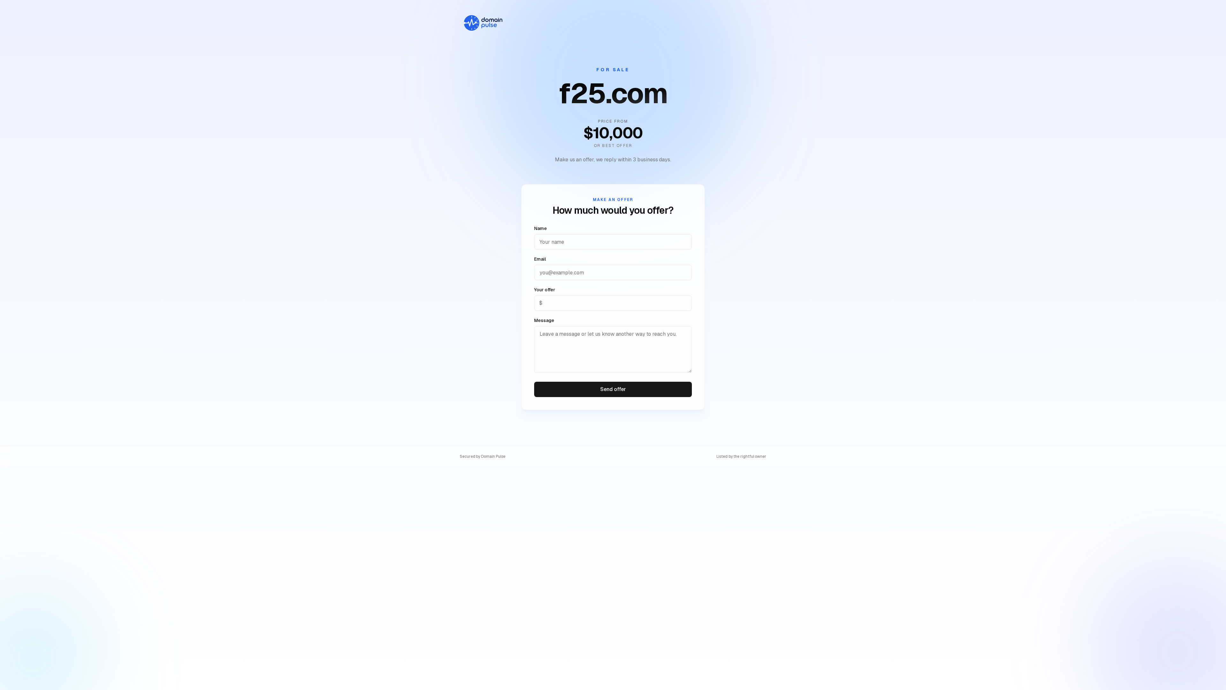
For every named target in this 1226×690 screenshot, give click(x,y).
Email (540, 259)
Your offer (544, 290)
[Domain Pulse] (483, 23)
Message (544, 320)
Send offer (612, 389)
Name (540, 228)
